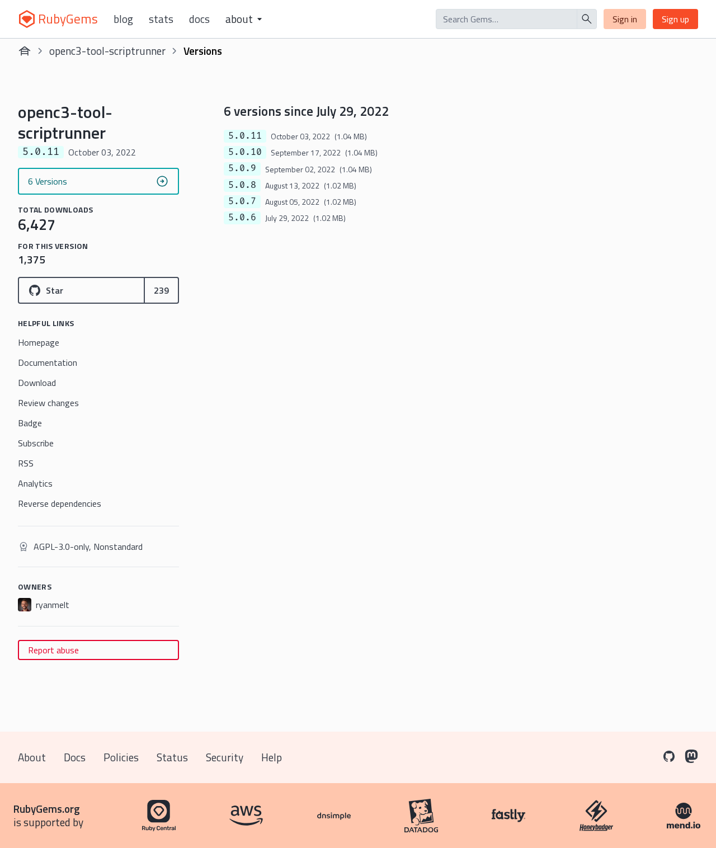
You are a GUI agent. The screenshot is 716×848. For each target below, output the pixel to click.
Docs (199, 19)
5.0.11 (245, 136)
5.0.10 (245, 152)
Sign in (625, 19)
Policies (121, 757)
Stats (161, 19)
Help (271, 757)
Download (37, 382)
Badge (30, 423)
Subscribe (36, 443)
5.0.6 (242, 217)
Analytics (35, 483)
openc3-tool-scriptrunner (107, 51)
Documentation (47, 362)
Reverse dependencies (59, 503)
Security (224, 757)
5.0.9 (242, 168)
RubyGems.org (46, 808)
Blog (123, 19)
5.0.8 (242, 185)
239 (161, 290)
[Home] (25, 51)
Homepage (38, 342)
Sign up (675, 19)
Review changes (48, 402)
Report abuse (53, 650)
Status (172, 757)
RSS (26, 463)
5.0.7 (242, 201)
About (32, 757)
